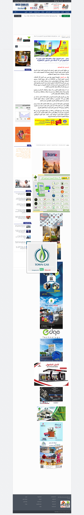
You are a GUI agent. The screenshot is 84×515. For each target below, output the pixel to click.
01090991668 (36, 1)
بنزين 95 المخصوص (58, 63)
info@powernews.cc (30, 1)
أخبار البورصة (39, 497)
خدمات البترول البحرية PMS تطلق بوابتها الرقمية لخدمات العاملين (20, 242)
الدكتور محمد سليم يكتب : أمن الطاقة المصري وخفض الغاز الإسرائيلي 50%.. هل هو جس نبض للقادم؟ (29, 16)
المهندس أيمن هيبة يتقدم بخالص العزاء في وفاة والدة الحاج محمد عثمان (21, 204)
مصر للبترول (53, 63)
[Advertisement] (76, 32)
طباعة (66, 64)
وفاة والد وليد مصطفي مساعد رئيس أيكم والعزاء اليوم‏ (21, 194)
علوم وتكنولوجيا (38, 504)
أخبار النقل (48, 12)
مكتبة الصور (25, 501)
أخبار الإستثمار (53, 497)
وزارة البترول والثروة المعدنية (46, 63)
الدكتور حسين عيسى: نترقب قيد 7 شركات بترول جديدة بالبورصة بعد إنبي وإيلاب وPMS (20, 231)
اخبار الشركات (37, 12)
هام (48, 62)
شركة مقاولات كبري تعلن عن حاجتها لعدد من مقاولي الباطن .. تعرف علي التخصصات (23, 151)
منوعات (26, 504)
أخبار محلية (54, 504)
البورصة (30, 12)
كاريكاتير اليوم (25, 499)
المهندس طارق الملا (64, 63)
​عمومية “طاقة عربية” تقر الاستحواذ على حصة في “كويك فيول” (20, 237)
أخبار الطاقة (51, 62)
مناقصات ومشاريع (56, 12)
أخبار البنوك (54, 499)
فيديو (26, 497)
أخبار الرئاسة (54, 506)
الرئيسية (67, 12)
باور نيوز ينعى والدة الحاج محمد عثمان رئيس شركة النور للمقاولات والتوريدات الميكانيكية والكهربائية (20, 211)
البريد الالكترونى (61, 64)
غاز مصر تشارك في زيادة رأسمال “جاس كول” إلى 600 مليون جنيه (20, 226)
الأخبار (62, 12)
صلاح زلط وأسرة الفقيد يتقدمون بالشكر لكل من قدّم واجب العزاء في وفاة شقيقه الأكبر (20, 217)
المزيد (26, 12)
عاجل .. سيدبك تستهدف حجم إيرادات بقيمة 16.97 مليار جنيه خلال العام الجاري (21, 247)
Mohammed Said (64, 62)
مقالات (42, 12)
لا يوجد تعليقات (39, 63)
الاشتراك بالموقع (23, 1)
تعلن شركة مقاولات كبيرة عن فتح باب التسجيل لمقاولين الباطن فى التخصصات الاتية (22, 156)
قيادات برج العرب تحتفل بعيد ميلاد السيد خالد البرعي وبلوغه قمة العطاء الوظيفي (21, 199)
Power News (56, 512)
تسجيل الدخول (17, 1)
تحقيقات (40, 499)
